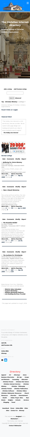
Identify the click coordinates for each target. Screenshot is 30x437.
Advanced (18, 98)
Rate (3, 159)
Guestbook (5, 408)
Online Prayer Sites (17, 398)
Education (25, 379)
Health (4, 398)
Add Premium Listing (20, 89)
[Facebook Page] (2, 360)
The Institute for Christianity (12, 255)
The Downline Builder (10, 222)
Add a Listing (8, 89)
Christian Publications (21, 388)
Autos (24, 375)
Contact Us (14, 410)
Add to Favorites (16, 174)
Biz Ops (19, 377)
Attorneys (17, 375)
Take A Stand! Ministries (11, 190)
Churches (13, 395)
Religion (10, 400)
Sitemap (21, 410)
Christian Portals (6, 388)
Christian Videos (22, 391)
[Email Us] (6, 360)
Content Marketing (11, 291)
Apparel (3, 375)
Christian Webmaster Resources (11, 393)
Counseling (15, 379)
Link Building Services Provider (15, 294)
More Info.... (5, 174)
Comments (10, 159)
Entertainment (23, 395)
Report (23, 159)
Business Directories (7, 377)
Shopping (6, 402)
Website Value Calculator (13, 289)
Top (2, 102)
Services (26, 400)
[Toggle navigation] (28, 3)
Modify (17, 159)
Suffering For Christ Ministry (12, 162)
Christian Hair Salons (22, 382)
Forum (12, 408)
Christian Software (8, 391)
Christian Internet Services (12, 384)
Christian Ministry (11, 102)
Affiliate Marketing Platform (14, 292)
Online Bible (19, 408)
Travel (13, 402)
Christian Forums (8, 382)
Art (10, 375)
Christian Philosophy (18, 386)
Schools (17, 400)
